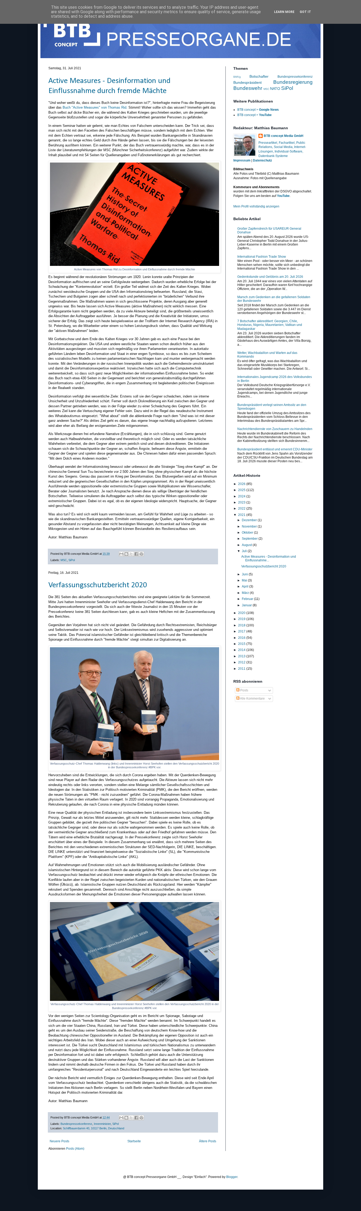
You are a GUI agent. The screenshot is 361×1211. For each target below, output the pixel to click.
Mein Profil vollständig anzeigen (256, 206)
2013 (242, 656)
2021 (242, 515)
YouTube (283, 196)
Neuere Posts (59, 1141)
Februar (248, 599)
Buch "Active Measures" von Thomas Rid (94, 107)
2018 (242, 625)
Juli (245, 551)
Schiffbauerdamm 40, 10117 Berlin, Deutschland (93, 1128)
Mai (245, 580)
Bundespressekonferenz (76, 1123)
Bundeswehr (247, 88)
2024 (242, 496)
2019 (242, 619)
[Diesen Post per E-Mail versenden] (121, 554)
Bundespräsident (247, 82)
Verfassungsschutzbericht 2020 (97, 585)
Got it (305, 12)
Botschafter (259, 76)
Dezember (250, 520)
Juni (245, 574)
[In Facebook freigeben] (136, 554)
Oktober (248, 532)
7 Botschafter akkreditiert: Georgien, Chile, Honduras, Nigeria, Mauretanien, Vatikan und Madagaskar (269, 325)
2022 (242, 508)
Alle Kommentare (252, 698)
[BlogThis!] (126, 554)
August (247, 545)
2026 (242, 484)
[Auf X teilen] (131, 554)
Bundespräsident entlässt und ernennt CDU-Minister (274, 449)
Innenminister (102, 1123)
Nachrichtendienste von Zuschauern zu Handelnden (274, 429)
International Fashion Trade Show (261, 256)
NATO (275, 88)
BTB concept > (258, 110)
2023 (242, 502)
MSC (64, 560)
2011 (242, 669)
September (250, 538)
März (246, 593)
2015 (242, 644)
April (245, 586)
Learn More (284, 12)
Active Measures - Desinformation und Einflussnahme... (268, 558)
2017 (242, 631)
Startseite (134, 1141)
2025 (242, 490)
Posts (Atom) (75, 1148)
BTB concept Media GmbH (283, 136)
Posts (243, 690)
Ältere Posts (207, 1141)
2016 (242, 638)
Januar (247, 605)
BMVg (237, 76)
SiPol (71, 560)
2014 (242, 650)
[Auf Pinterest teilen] (141, 554)
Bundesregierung (293, 82)
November (250, 526)
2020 (242, 613)
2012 (242, 662)
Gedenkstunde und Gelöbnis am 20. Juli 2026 (270, 277)
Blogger (231, 1177)
